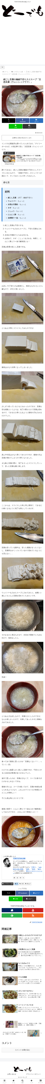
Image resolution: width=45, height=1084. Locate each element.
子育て (33, 867)
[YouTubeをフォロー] (17, 877)
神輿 (27, 869)
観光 (39, 869)
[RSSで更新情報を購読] (23, 877)
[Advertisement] (22, 42)
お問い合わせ (11, 1074)
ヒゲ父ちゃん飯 (8, 883)
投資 (33, 869)
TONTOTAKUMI (19, 858)
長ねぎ (29, 883)
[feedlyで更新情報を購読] (20, 877)
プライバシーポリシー (33, 1074)
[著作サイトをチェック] (14, 877)
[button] (29, 126)
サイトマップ (22, 1077)
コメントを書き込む (22, 1050)
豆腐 (22, 883)
